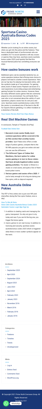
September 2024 (13, 279)
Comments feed (13, 374)
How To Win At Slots (9, 202)
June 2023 (11, 287)
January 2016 (12, 316)
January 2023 (12, 299)
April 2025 (11, 274)
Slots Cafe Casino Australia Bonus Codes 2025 (19, 205)
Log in (9, 365)
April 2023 (11, 291)
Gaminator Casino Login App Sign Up (15, 207)
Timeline (10, 339)
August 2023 (12, 283)
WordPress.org (13, 378)
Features (10, 334)
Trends (9, 343)
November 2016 (13, 303)
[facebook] (18, 5)
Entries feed (11, 370)
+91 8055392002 (28, 3)
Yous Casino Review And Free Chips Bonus (17, 114)
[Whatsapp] (6, 403)
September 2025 (13, 270)
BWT (25, 401)
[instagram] (25, 5)
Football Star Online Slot (10, 129)
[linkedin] (22, 5)
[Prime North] (12, 15)
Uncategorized (12, 347)
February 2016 (12, 312)
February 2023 (12, 295)
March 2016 (11, 308)
